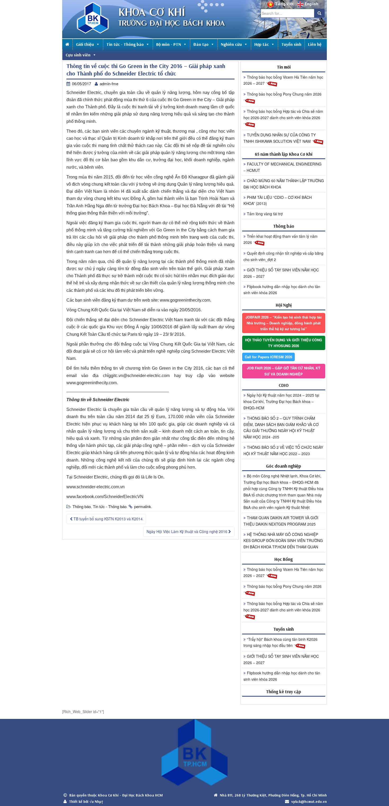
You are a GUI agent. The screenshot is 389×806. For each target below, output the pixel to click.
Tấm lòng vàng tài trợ (265, 213)
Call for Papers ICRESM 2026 (268, 356)
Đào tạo (201, 44)
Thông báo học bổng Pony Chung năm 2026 (284, 94)
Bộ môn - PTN (168, 44)
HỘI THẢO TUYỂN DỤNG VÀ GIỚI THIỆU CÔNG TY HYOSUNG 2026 (283, 342)
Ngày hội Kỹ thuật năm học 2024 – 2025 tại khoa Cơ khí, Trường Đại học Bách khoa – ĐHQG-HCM (281, 401)
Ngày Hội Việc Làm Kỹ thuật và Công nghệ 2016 (187, 531)
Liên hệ (315, 44)
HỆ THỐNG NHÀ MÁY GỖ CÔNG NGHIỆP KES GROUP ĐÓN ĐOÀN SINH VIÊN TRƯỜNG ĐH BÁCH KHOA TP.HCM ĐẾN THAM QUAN (283, 541)
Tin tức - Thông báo (125, 44)
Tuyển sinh (291, 44)
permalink (142, 506)
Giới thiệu (85, 44)
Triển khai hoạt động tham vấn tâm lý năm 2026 (280, 239)
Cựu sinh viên (78, 54)
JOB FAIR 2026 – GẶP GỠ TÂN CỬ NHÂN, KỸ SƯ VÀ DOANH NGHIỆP (283, 370)
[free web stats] (283, 700)
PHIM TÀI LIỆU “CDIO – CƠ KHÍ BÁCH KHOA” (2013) (277, 200)
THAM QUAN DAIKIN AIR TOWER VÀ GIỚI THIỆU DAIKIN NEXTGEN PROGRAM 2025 (280, 521)
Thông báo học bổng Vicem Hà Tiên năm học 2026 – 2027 (283, 80)
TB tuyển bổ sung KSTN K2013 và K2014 (108, 518)
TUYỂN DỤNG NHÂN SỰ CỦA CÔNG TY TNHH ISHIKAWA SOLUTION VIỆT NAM (279, 138)
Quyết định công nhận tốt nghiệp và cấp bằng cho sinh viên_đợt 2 (283, 256)
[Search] (319, 13)
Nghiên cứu (231, 44)
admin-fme (109, 83)
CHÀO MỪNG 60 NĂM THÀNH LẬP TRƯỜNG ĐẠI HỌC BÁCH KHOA (283, 184)
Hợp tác (261, 44)
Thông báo (82, 506)
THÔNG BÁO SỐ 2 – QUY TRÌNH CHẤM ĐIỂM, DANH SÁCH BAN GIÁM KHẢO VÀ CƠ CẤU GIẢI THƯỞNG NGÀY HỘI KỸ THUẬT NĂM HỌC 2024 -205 (281, 427)
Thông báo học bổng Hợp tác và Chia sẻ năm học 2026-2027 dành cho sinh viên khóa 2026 (283, 114)
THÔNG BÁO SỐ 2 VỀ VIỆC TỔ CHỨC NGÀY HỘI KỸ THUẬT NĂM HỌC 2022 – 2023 (283, 450)
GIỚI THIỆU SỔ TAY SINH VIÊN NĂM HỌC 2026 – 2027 (281, 273)
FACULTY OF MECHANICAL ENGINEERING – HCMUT (282, 167)
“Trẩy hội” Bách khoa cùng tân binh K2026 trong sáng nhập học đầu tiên (280, 642)
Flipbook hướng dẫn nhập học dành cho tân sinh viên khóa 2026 (281, 289)
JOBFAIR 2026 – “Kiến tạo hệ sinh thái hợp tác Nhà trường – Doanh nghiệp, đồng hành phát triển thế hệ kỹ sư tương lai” (284, 323)
